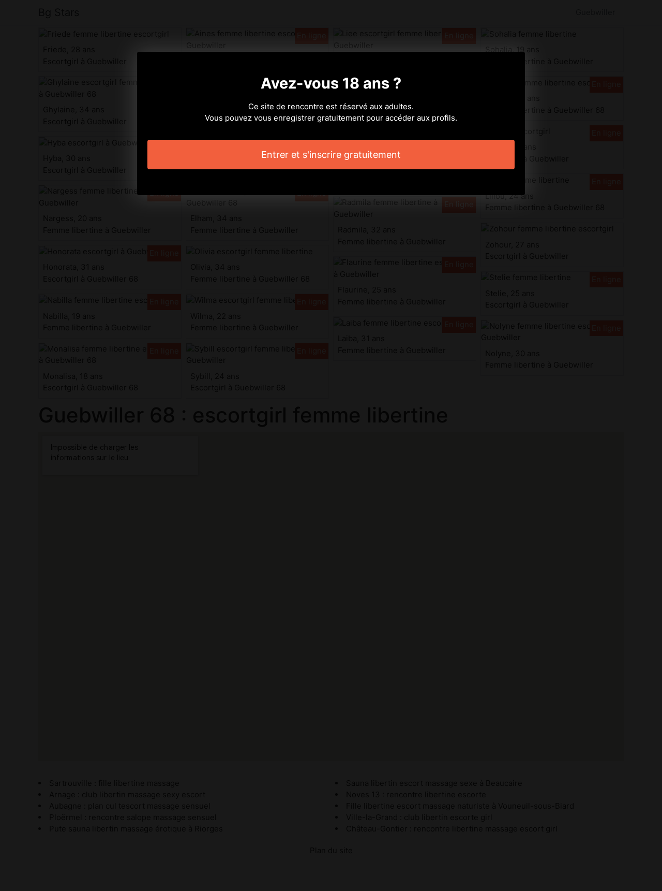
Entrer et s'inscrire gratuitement (331, 154)
